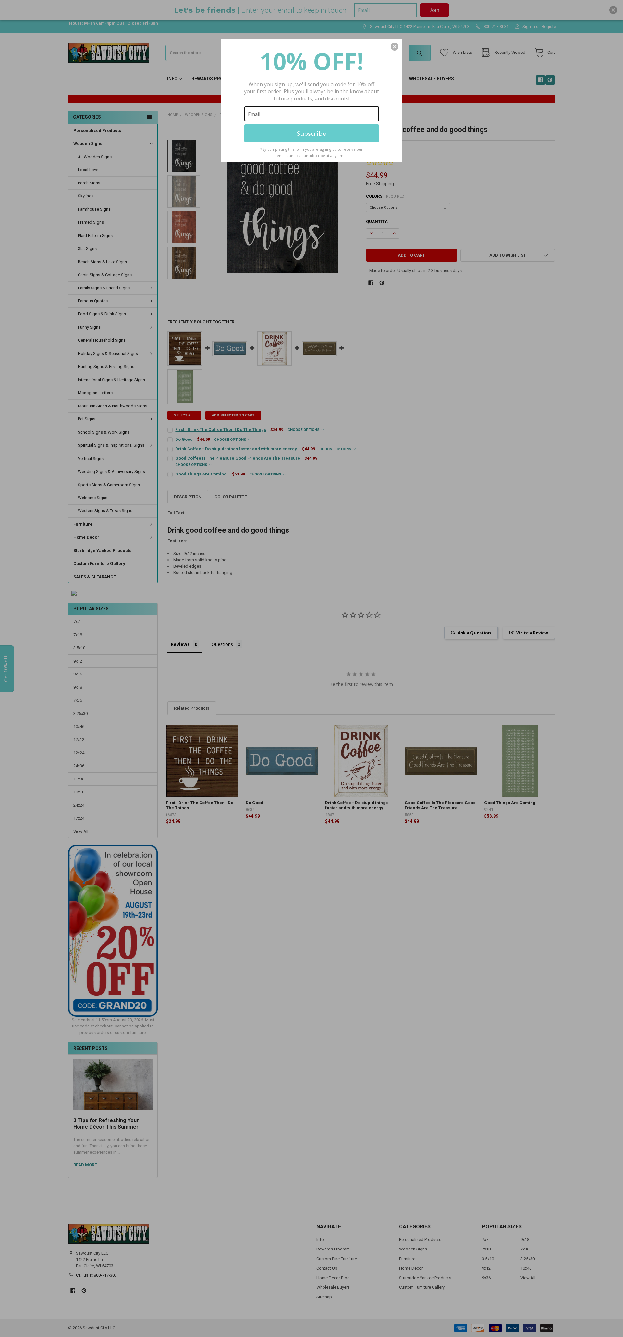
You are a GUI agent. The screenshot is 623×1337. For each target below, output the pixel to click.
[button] (394, 47)
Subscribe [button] (311, 133)
